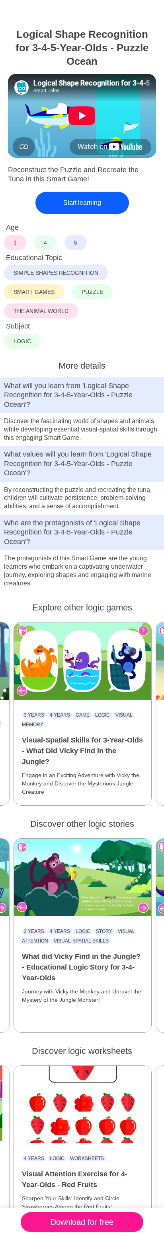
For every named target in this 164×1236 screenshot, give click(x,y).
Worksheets (87, 1158)
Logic (102, 715)
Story (104, 931)
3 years (34, 715)
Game (83, 715)
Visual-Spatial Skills (81, 941)
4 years (60, 715)
